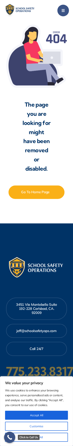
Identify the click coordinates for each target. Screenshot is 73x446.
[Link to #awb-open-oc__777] (63, 10)
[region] (36, 411)
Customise (36, 426)
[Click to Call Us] (9, 437)
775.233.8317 (39, 371)
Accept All (36, 415)
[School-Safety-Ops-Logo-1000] (20, 5)
